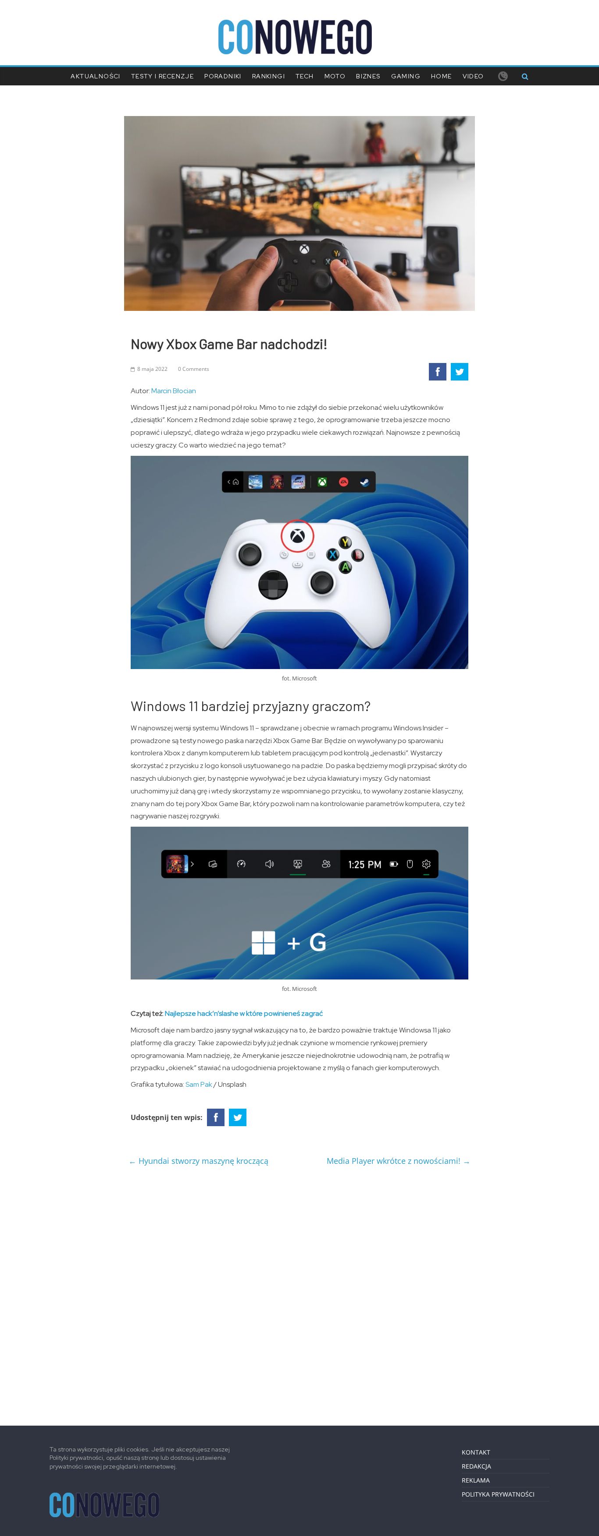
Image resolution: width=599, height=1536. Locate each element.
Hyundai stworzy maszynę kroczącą (198, 1161)
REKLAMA (476, 1480)
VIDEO (473, 76)
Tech (305, 76)
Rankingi (268, 76)
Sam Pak (198, 1084)
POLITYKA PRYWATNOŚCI (498, 1494)
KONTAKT (476, 1452)
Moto (335, 76)
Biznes (368, 76)
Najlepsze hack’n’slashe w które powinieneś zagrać (244, 1013)
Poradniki (223, 76)
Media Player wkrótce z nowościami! (399, 1161)
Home (441, 76)
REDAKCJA (476, 1466)
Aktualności (95, 76)
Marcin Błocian (173, 390)
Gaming (406, 76)
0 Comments (193, 369)
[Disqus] (299, 1292)
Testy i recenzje (162, 76)
